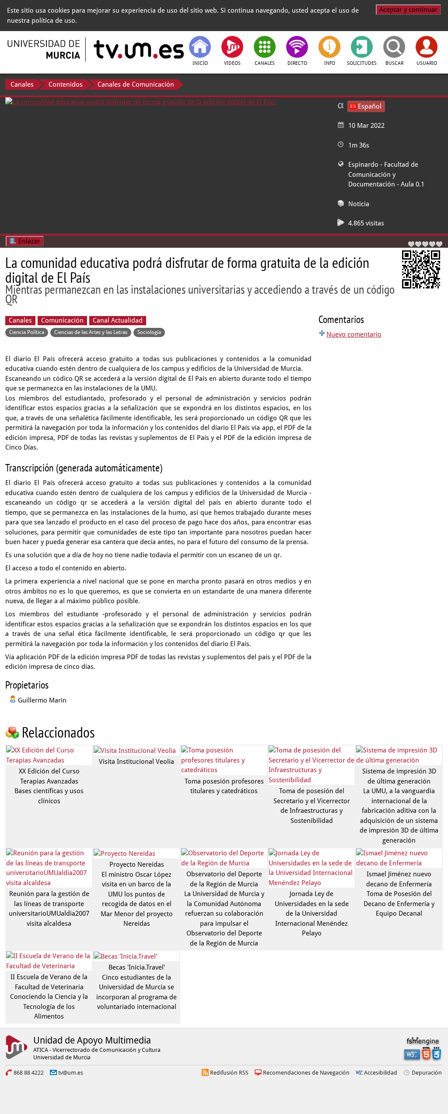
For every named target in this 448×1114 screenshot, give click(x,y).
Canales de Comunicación (136, 84)
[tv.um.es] (138, 49)
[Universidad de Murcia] (44, 49)
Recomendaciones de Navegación (306, 1072)
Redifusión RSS (229, 1072)
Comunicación (62, 320)
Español (370, 106)
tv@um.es (70, 1072)
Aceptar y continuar (408, 10)
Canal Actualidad (118, 320)
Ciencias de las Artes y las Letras (90, 332)
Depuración (427, 1072)
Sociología (149, 332)
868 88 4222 (29, 1072)
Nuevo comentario (354, 334)
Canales (22, 84)
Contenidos (66, 84)
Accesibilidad (380, 1072)
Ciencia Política (26, 332)
